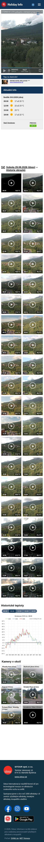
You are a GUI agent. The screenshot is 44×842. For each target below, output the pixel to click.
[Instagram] (17, 809)
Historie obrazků (15, 170)
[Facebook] (8, 809)
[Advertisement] (22, 146)
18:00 (33, 611)
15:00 (26, 611)
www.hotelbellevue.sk (16, 82)
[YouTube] (26, 809)
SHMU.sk (15, 838)
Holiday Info (10, 3)
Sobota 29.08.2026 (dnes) (20, 167)
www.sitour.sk (21, 777)
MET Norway (25, 838)
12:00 (19, 611)
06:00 (5, 611)
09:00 (12, 611)
